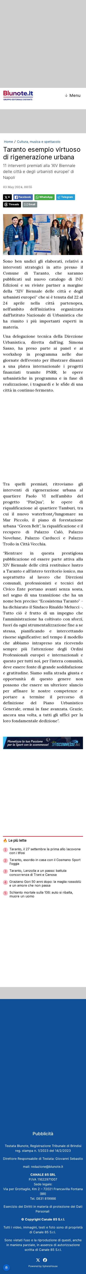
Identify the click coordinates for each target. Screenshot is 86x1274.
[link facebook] (45, 1259)
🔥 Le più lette (14, 840)
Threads (14, 204)
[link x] (38, 1259)
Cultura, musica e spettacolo (38, 142)
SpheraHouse (50, 1266)
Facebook (25, 196)
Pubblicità (43, 1133)
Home (8, 142)
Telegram (67, 196)
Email (32, 204)
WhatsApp (46, 196)
